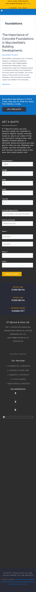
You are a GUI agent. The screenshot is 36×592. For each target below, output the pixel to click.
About (25, 8)
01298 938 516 (23, 1)
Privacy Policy (14, 354)
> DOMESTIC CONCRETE (18, 375)
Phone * (5, 252)
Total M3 (5, 199)
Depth (4, 189)
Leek (17, 582)
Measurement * (7, 161)
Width (4, 180)
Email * (4, 261)
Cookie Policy (22, 354)
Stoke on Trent (22, 584)
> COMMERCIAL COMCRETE (18, 366)
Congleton (31, 579)
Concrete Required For (10, 210)
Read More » (6, 84)
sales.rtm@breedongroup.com (16, 3)
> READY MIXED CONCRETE (18, 384)
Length (4, 170)
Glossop (4, 582)
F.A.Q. (20, 8)
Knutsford (11, 582)
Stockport (13, 584)
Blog (28, 3)
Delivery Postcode (8, 220)
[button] (32, 12)
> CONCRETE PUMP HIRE (18, 370)
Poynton (32, 582)
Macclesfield (6, 55)
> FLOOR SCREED (18, 379)
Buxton (24, 579)
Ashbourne (17, 579)
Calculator (13, 8)
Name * (4, 231)
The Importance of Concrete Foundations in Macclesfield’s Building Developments (18, 42)
